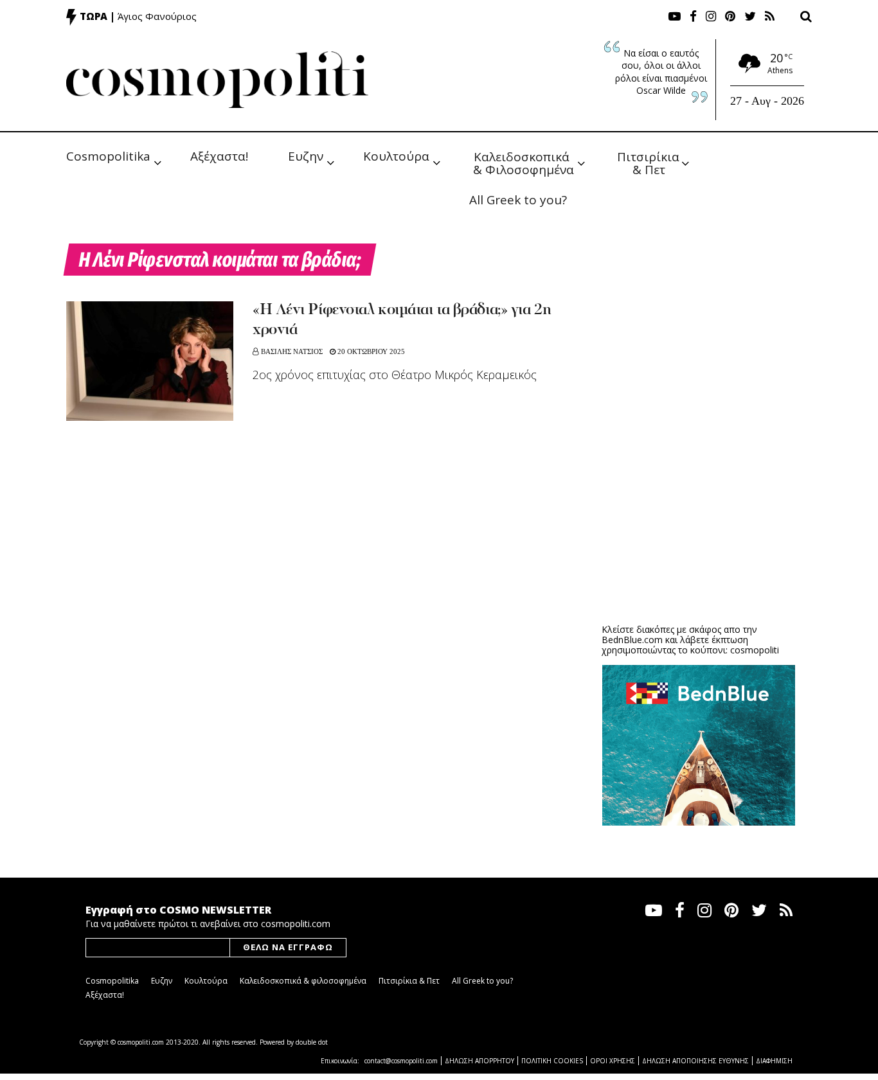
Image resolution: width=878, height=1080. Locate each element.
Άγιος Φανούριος (157, 16)
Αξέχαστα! (219, 156)
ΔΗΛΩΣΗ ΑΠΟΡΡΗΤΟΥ (479, 1060)
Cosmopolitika (108, 156)
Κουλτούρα (396, 156)
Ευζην (305, 156)
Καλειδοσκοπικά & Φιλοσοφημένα (523, 162)
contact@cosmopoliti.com (401, 1060)
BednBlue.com (632, 639)
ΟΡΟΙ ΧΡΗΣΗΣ (612, 1060)
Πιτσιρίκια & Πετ (650, 162)
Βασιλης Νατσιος (292, 351)
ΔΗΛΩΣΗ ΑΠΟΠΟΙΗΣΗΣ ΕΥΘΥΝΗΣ (695, 1060)
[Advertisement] (698, 514)
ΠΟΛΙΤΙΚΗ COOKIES (552, 1060)
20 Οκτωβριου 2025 (370, 351)
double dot (312, 1042)
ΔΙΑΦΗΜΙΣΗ (774, 1060)
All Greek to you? (518, 199)
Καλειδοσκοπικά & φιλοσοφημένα (303, 980)
